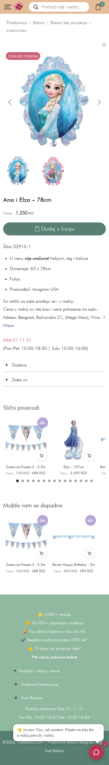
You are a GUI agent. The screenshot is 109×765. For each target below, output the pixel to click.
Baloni (39, 22)
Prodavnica (17, 22)
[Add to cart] (41, 455)
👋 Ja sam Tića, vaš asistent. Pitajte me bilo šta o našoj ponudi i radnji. (55, 732)
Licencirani (16, 30)
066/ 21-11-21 (70, 708)
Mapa (8, 325)
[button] (9, 102)
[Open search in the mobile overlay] (59, 7)
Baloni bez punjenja (69, 22)
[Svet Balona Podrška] (96, 752)
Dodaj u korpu (58, 228)
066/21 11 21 (17, 340)
